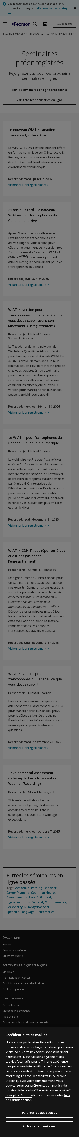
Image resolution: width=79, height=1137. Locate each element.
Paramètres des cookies (39, 1113)
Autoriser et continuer (39, 1126)
